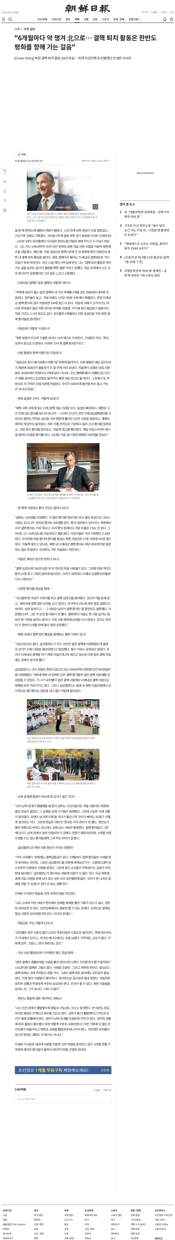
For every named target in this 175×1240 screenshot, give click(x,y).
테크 (87, 1219)
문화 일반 (135, 1233)
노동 (66, 1233)
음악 (143, 1224)
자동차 (88, 1233)
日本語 (164, 12)
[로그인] (172, 19)
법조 (66, 1224)
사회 (17, 29)
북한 (36, 1229)
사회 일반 (29, 29)
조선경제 (89, 1210)
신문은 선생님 (161, 1224)
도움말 (97, 1090)
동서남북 (7, 1233)
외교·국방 (39, 1233)
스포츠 (114, 1210)
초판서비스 (160, 1219)
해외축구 (115, 1233)
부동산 (88, 1238)
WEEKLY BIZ (91, 1215)
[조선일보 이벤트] (63, 1070)
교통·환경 (69, 1238)
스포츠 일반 (116, 1215)
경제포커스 (8, 1238)
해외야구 (115, 1224)
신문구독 (144, 12)
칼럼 (5, 1219)
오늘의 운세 (160, 1229)
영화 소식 (135, 1224)
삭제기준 (107, 1090)
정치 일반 (38, 1215)
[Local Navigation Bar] (3, 19)
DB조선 (158, 1238)
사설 (5, 1215)
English (154, 12)
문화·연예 (136, 1210)
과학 (87, 1224)
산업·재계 (89, 1229)
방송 (138, 1219)
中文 (172, 12)
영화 (136, 1238)
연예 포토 (135, 1229)
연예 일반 (135, 1215)
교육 (66, 1229)
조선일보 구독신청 (163, 1215)
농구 (113, 1238)
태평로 (6, 1229)
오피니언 (7, 1210)
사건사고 (68, 1219)
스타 (133, 1219)
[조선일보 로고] (87, 8)
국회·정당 (39, 1224)
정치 (36, 1210)
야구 (113, 1219)
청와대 (37, 1219)
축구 (113, 1229)
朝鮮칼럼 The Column (14, 1224)
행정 (36, 1238)
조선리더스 (160, 1210)
